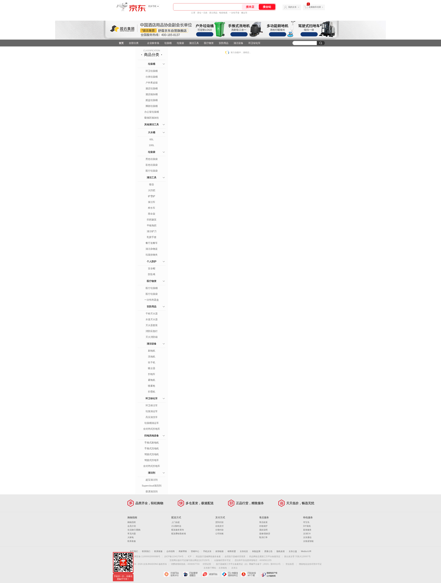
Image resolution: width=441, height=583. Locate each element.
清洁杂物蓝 (152, 248)
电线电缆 (223, 13)
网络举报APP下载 (249, 574)
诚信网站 (211, 574)
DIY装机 (307, 526)
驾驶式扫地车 (151, 460)
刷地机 (151, 350)
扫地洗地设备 (151, 435)
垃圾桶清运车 (151, 423)
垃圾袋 (180, 43)
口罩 (193, 13)
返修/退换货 (264, 533)
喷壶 (151, 184)
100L (151, 145)
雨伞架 (151, 213)
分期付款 (219, 530)
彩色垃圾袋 (152, 164)
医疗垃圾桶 (152, 288)
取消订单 (263, 537)
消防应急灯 (152, 331)
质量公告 (268, 551)
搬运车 (244, 13)
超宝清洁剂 (152, 479)
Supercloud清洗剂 (151, 485)
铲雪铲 (151, 196)
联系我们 (146, 551)
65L (152, 139)
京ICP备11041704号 (173, 556)
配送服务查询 (177, 530)
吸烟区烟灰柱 (151, 117)
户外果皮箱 (152, 82)
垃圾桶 (168, 43)
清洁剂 (151, 472)
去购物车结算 (315, 7)
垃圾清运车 (152, 411)
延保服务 (307, 530)
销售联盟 (232, 551)
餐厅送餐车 (152, 243)
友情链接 (219, 551)
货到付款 (219, 522)
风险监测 (256, 551)
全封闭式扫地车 (151, 428)
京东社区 (244, 551)
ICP (189, 556)
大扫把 (151, 190)
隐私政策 (280, 551)
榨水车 (151, 207)
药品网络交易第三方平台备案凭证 (264, 556)
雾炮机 (151, 380)
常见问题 (131, 533)
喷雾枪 (151, 385)
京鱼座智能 (308, 541)
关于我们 (134, 551)
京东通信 (307, 537)
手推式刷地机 (151, 442)
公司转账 (219, 533)
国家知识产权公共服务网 (269, 574)
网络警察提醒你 (192, 574)
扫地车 (151, 374)
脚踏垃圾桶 (152, 106)
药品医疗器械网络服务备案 (208, 556)
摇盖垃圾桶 (152, 100)
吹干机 (151, 362)
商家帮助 (183, 551)
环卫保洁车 (152, 405)
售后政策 (263, 522)
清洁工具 (194, 43)
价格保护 (263, 526)
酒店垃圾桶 (152, 88)
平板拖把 (151, 225)
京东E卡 (307, 533)
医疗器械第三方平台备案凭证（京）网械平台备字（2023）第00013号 (248, 564)
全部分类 (134, 43)
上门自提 (175, 522)
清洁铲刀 (151, 231)
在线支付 (219, 526)
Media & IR (306, 551)
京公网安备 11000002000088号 (145, 556)
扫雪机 (151, 391)
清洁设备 (238, 43)
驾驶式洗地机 (151, 454)
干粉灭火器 (152, 313)
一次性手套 (234, 13)
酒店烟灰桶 (152, 94)
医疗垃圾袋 (152, 170)
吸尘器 (151, 368)
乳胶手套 (151, 237)
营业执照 (290, 564)
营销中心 (195, 551)
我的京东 (292, 7)
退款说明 (263, 530)
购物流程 (131, 522)
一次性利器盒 (151, 299)
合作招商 (170, 551)
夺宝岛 (306, 522)
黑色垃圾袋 (152, 159)
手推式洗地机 (151, 448)
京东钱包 (223, 568)
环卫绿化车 (254, 43)
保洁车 (151, 202)
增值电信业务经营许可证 (310, 564)
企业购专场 (153, 43)
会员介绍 (131, 526)
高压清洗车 (152, 417)
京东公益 (293, 551)
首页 (121, 43)
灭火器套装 (152, 325)
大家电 (130, 537)
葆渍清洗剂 (152, 491)
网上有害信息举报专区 (230, 574)
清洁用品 (213, 13)
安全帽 (151, 268)
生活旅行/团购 (133, 530)
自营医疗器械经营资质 (235, 556)
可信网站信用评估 (172, 574)
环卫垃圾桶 (152, 71)
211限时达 (176, 526)
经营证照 (207, 564)
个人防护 (151, 261)
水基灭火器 (152, 319)
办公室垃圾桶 (151, 111)
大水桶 (151, 132)
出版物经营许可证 (222, 560)
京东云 (234, 568)
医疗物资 (209, 43)
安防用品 (223, 43)
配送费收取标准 (178, 533)
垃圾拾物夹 (152, 254)
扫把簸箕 (151, 219)
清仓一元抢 (202, 13)
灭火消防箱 (152, 337)
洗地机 (151, 356)
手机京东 (207, 551)
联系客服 (131, 541)
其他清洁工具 (151, 124)
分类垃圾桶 (152, 76)
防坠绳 (151, 274)
